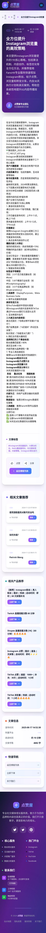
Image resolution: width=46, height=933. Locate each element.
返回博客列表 (22, 471)
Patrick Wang (16, 557)
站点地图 (7, 921)
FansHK (24, 405)
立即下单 (13, 602)
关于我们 (38, 921)
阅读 (31, 517)
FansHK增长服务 (18, 355)
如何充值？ (14, 534)
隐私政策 (17, 921)
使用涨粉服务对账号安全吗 (21, 512)
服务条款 (28, 921)
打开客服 (12, 883)
